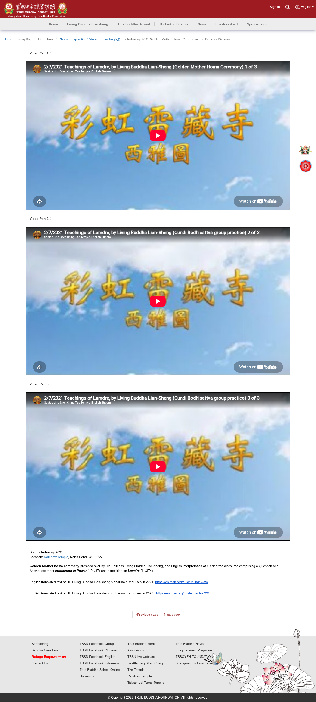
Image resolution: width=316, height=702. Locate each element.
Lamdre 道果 (111, 39)
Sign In (275, 7)
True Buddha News (190, 644)
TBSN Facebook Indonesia (99, 663)
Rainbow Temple (139, 676)
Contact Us (40, 663)
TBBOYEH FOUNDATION (194, 657)
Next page (172, 614)
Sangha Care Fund (46, 650)
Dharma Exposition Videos (78, 39)
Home (7, 39)
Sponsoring (40, 644)
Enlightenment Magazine (194, 650)
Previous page (146, 614)
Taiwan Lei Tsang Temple (145, 682)
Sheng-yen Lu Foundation (195, 663)
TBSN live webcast (141, 657)
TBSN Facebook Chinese (98, 650)
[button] (87, 24)
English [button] (306, 7)
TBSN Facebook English (97, 657)
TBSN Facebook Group (97, 644)
